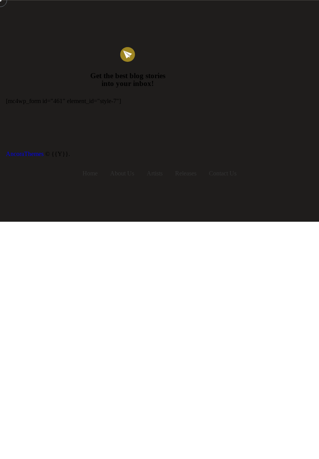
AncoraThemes (25, 154)
